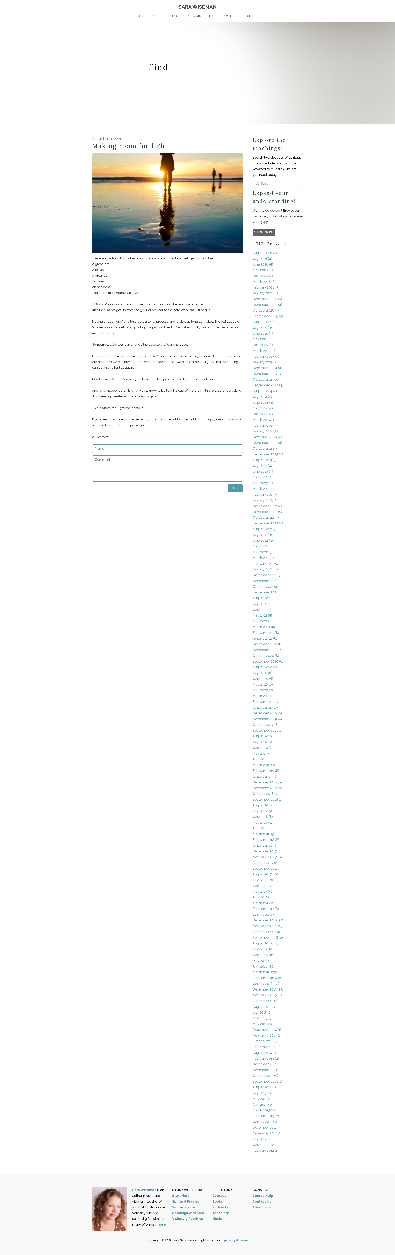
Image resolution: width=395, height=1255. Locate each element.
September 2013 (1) (267, 1081)
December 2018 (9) (267, 782)
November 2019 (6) (267, 719)
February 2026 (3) (266, 287)
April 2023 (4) (263, 483)
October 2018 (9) (266, 794)
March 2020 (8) (264, 696)
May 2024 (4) (263, 408)
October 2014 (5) (265, 1041)
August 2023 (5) (265, 460)
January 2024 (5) (265, 431)
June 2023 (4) (263, 471)
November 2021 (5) (267, 581)
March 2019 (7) (264, 765)
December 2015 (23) (268, 989)
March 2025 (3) (264, 351)
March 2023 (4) (264, 489)
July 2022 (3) (262, 535)
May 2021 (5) (262, 615)
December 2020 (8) (267, 644)
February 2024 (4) (266, 425)
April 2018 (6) (263, 828)
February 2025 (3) (266, 356)
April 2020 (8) (263, 690)
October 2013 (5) (265, 1076)
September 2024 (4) (268, 385)
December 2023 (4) (267, 437)
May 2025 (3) (262, 339)
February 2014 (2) (266, 1058)
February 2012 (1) (265, 1150)
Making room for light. (131, 146)
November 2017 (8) (267, 857)
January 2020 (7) (265, 707)
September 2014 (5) (268, 1047)
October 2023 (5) (266, 448)
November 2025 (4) (267, 305)
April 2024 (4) (263, 414)
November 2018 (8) (267, 788)
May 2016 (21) (263, 961)
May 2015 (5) (262, 1024)
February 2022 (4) (266, 564)
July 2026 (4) (262, 259)
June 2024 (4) (263, 402)
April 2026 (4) (263, 276)
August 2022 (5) (265, 529)
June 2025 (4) (263, 333)
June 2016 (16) (263, 955)
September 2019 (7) (268, 730)
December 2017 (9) (267, 851)
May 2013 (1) (262, 1099)
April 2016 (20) (263, 966)
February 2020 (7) (266, 702)
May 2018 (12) (263, 822)
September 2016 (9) (268, 938)
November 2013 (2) (267, 1070)
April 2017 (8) (262, 897)
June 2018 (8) (263, 817)
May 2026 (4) (263, 270)
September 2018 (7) (268, 799)
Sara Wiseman (144, 1190)
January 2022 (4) (265, 569)
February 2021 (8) (266, 633)
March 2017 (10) (264, 903)
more (161, 1224)
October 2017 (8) (265, 863)
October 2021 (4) (265, 587)
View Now (264, 232)
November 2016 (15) (268, 926)
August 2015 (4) (264, 1007)
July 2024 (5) (262, 397)
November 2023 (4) (267, 443)
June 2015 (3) (262, 1018)
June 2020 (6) (263, 679)
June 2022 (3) (263, 541)
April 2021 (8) (262, 621)
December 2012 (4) (267, 1127)
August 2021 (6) (264, 598)
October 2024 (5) (266, 379)
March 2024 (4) (264, 420)
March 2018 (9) (264, 834)
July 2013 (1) (262, 1093)
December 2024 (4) (267, 368)
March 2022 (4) (264, 558)
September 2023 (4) (268, 454)
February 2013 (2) (266, 1116)
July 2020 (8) (262, 673)
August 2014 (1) (264, 1053)
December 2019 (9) (267, 713)
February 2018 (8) (266, 840)
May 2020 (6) (263, 684)
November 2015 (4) (267, 995)
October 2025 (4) (266, 310)
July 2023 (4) (262, 466)
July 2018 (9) (262, 811)
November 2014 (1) (267, 1035)
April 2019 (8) (263, 759)
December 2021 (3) (267, 575)
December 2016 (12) (268, 920)
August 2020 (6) (265, 667)
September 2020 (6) (268, 661)
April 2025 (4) (263, 345)
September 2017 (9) (268, 869)
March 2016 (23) (265, 972)
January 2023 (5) (265, 500)
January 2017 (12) (266, 915)
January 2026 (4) (265, 293)
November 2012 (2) (267, 1133)
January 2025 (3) (265, 362)
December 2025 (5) (267, 299)
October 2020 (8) (266, 656)
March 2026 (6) (264, 282)
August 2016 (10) (265, 943)
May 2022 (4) (263, 546)
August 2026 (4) (265, 253)
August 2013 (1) (264, 1087)
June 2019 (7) (263, 748)
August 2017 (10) (265, 874)
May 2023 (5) (262, 477)
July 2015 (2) (262, 1012)
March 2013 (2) (264, 1110)
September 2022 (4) (268, 523)
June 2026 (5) (263, 264)
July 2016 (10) (263, 949)
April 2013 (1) (262, 1104)
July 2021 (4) (262, 604)
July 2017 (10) (263, 880)
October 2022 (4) (266, 518)
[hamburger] (74, 6)
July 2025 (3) (262, 328)
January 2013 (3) (265, 1122)
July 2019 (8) (262, 742)
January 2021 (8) (265, 638)
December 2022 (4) (267, 506)
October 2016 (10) (266, 932)
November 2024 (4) (267, 374)
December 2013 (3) (267, 1064)
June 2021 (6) (263, 610)
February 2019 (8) (266, 771)
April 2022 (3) (263, 552)
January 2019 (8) (265, 776)
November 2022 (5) (267, 512)
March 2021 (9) (264, 627)
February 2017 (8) (266, 909)
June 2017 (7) (262, 886)
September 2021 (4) (268, 592)
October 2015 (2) (265, 1001)
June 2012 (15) (263, 1145)
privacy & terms (236, 1240)
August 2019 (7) (264, 736)
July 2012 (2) (262, 1139)
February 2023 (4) (266, 494)
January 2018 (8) (265, 845)
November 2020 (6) (267, 650)
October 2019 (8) (266, 725)
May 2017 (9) (262, 892)
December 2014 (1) (267, 1030)
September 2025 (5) (268, 316)
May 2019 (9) (262, 753)
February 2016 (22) (267, 978)
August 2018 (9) (265, 805)
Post (235, 488)
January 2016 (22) (266, 984)
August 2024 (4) (265, 391)
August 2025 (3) (265, 322)
